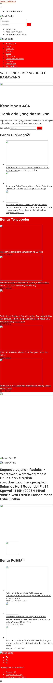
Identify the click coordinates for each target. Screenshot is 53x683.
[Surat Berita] (6, 16)
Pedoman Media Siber (16, 677)
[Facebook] (7, 657)
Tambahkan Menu (14, 11)
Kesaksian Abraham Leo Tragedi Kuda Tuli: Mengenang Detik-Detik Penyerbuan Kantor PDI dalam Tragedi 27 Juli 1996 (28, 619)
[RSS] (7, 662)
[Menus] (1, 4)
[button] (29, 24)
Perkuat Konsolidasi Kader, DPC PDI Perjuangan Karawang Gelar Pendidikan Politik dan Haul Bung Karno (29, 643)
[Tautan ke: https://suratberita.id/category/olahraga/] (28, 135)
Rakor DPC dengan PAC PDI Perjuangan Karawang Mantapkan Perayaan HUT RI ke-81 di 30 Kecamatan (28, 595)
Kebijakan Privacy (14, 674)
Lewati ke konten (8, 1)
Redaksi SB (11, 672)
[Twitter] (7, 660)
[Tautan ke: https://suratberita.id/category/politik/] (22, 560)
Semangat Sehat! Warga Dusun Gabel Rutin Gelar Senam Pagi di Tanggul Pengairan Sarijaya (29, 187)
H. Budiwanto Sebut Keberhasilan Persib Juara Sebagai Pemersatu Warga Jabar (27, 168)
